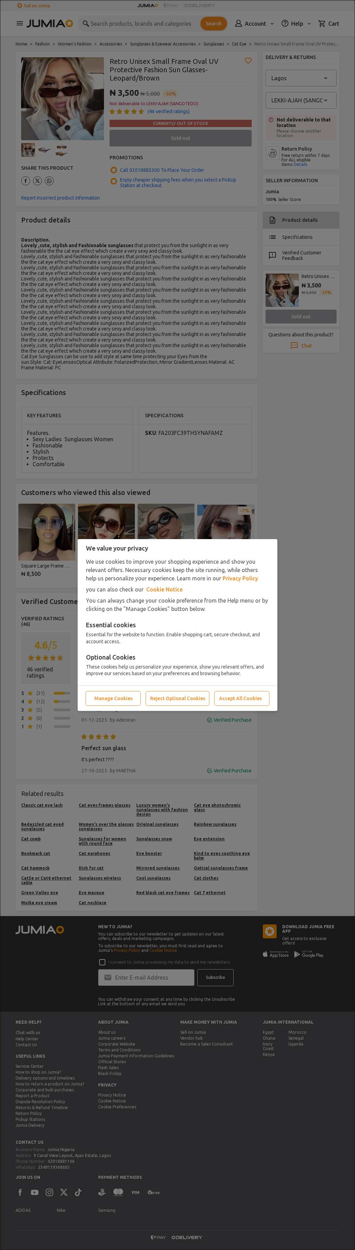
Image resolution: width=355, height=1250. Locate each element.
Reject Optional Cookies (177, 698)
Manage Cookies (113, 698)
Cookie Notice (164, 589)
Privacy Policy (240, 578)
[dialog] (177, 625)
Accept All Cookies (240, 698)
